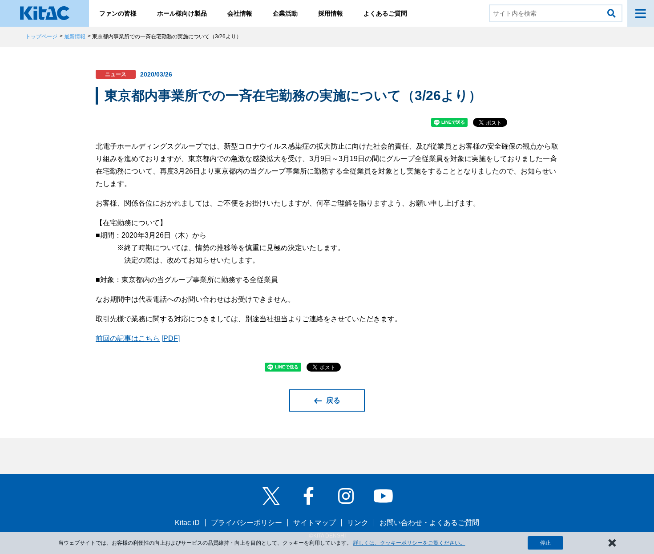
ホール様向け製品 (182, 13)
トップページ (41, 36)
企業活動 (285, 13)
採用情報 (330, 13)
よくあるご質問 (385, 13)
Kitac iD (187, 522)
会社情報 (239, 13)
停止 (545, 543)
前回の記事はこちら (128, 338)
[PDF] (170, 338)
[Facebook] (308, 496)
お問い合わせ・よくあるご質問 (429, 522)
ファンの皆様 (118, 13)
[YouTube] (383, 496)
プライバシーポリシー (246, 522)
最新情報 (74, 36)
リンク (357, 522)
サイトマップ (314, 522)
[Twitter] (271, 496)
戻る (333, 400)
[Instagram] (345, 496)
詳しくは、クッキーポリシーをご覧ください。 (409, 543)
